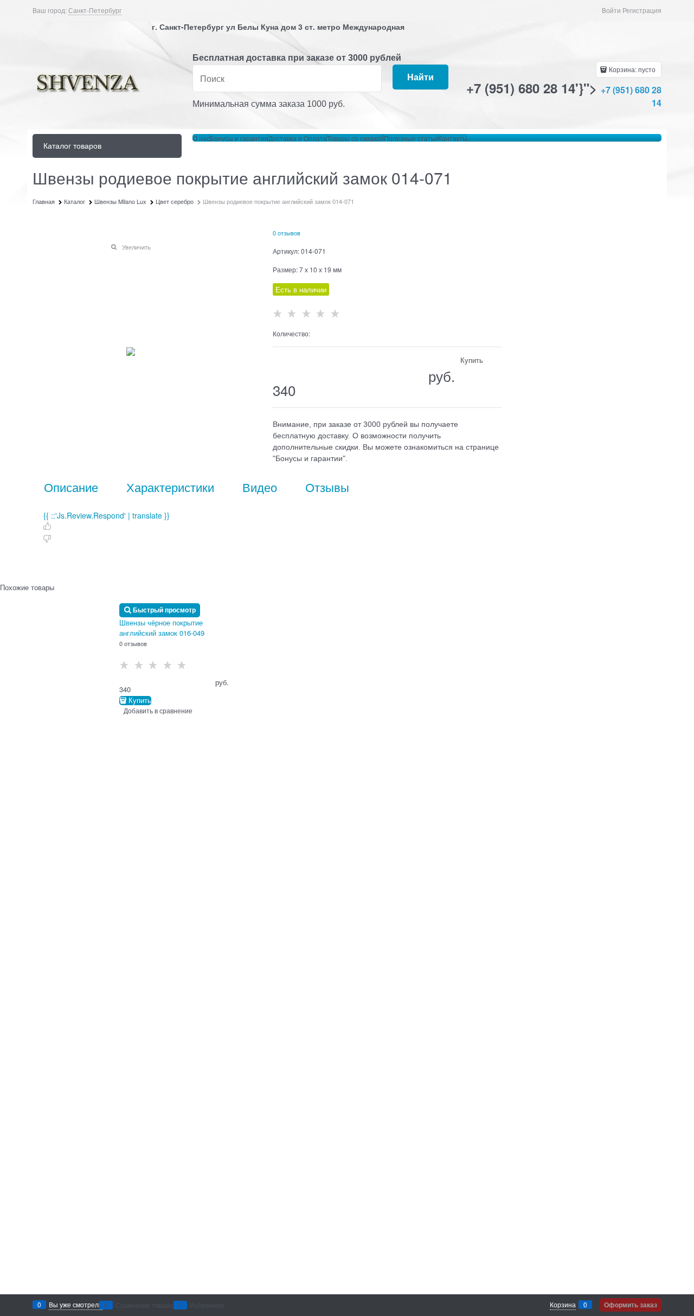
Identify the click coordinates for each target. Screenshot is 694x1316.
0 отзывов (286, 232)
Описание (71, 487)
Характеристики (170, 487)
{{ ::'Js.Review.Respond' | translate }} (106, 515)
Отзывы (327, 487)
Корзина (563, 1304)
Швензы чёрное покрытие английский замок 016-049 (161, 627)
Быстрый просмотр (164, 610)
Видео (259, 487)
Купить (139, 700)
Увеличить (136, 246)
